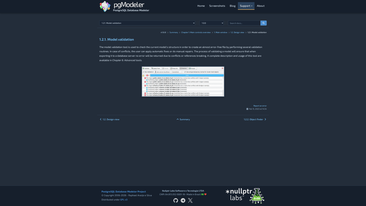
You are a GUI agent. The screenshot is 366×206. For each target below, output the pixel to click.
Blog (232, 5)
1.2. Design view (237, 32)
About (261, 5)
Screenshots (217, 5)
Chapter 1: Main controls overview (196, 32)
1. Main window (220, 32)
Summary (174, 32)
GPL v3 (123, 199)
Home (201, 5)
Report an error (260, 105)
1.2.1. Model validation (116, 39)
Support (245, 5)
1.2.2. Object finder (254, 119)
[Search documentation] (263, 23)
